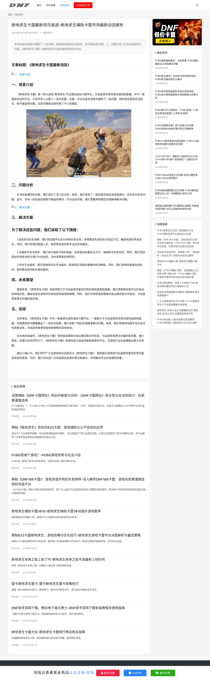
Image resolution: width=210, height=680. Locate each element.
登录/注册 (109, 672)
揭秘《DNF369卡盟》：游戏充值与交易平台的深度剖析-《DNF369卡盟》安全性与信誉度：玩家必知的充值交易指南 (178, 243)
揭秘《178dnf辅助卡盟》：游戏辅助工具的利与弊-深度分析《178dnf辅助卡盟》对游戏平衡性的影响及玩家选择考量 (177, 273)
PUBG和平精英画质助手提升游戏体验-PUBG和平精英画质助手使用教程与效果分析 (176, 94)
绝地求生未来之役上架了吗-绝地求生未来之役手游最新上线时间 (58, 560)
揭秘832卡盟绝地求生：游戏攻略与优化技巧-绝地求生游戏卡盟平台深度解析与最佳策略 (76, 535)
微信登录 (164, 672)
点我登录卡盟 (83, 5)
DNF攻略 (50, 5)
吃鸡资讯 (64, 5)
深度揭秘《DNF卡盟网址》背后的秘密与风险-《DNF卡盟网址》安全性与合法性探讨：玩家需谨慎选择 (78, 398)
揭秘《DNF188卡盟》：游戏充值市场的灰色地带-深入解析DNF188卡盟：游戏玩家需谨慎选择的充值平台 (78, 481)
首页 (39, 5)
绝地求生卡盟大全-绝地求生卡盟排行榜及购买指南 (48, 632)
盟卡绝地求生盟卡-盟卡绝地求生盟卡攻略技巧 (45, 584)
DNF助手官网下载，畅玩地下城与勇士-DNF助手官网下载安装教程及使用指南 (68, 608)
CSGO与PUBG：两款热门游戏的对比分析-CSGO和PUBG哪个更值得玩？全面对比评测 (177, 159)
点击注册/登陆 (81, 673)
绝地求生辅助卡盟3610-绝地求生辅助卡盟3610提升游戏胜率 (56, 511)
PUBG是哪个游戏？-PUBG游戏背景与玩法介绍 (46, 455)
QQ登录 (137, 672)
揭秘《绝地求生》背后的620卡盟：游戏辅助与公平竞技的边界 (57, 427)
